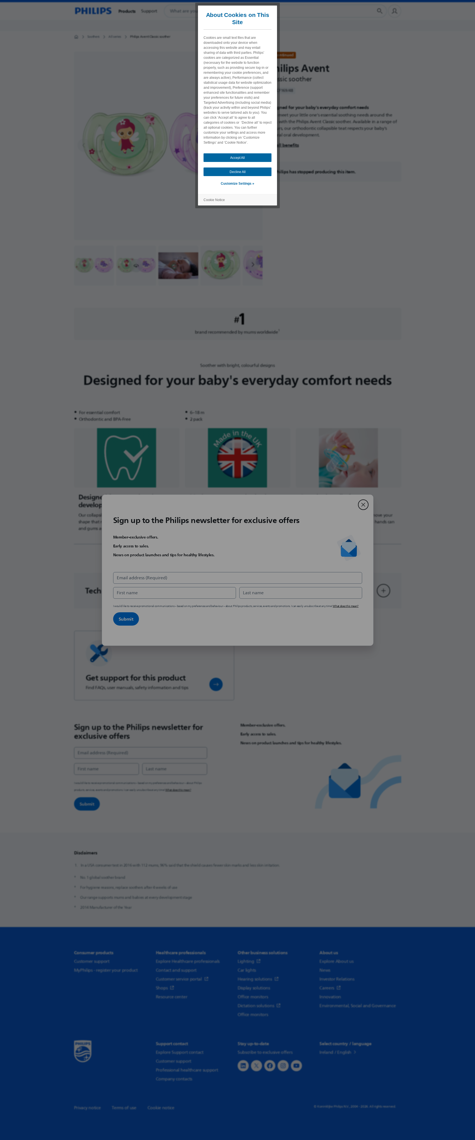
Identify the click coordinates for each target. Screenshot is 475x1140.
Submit (126, 619)
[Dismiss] (363, 504)
